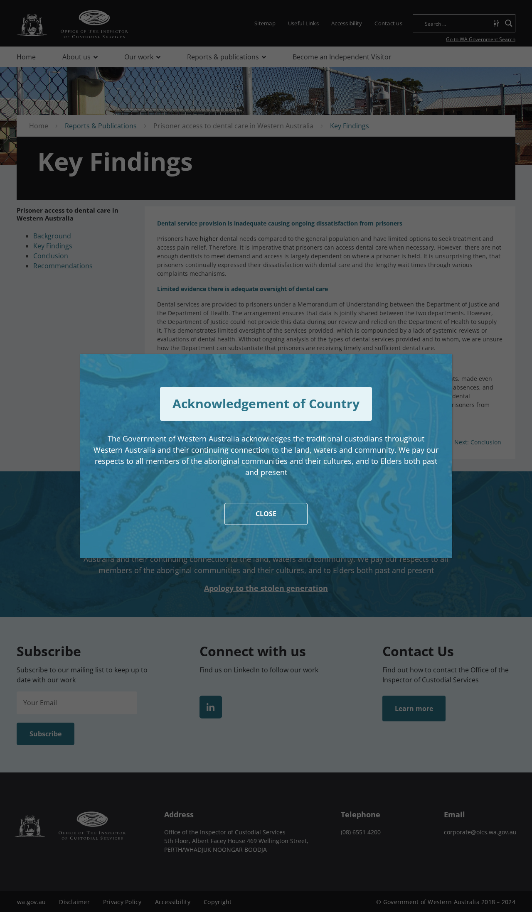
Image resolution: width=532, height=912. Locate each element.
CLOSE (266, 513)
